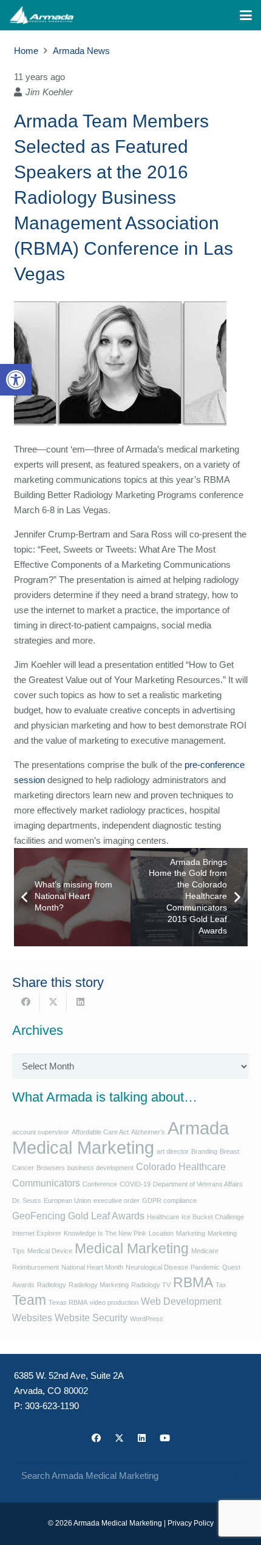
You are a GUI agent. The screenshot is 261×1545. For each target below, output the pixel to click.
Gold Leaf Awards (106, 1215)
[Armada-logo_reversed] (41, 15)
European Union (67, 1200)
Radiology (51, 1284)
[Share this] (25, 1002)
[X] (119, 1438)
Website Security (91, 1317)
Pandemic (205, 1267)
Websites (32, 1317)
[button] (16, 380)
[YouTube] (165, 1438)
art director (173, 1151)
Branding (204, 1151)
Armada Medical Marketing (120, 1137)
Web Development (181, 1301)
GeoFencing (39, 1215)
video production (114, 1302)
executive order (116, 1200)
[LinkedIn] (142, 1438)
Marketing (190, 1233)
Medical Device (49, 1250)
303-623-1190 (52, 1406)
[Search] (235, 1476)
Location (161, 1233)
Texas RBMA (68, 1302)
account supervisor (40, 1132)
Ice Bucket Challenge (212, 1216)
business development (100, 1167)
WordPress (146, 1318)
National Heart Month (92, 1267)
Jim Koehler (49, 92)
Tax (220, 1284)
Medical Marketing (132, 1248)
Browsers (50, 1167)
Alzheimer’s (148, 1132)
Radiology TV (151, 1284)
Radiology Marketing (99, 1284)
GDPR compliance (169, 1200)
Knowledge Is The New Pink (105, 1233)
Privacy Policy (191, 1523)
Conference (100, 1184)
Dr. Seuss (26, 1200)
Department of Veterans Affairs (198, 1184)
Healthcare (163, 1216)
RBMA (193, 1282)
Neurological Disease (157, 1267)
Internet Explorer (36, 1233)
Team (29, 1300)
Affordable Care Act (100, 1132)
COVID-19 (135, 1184)
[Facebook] (96, 1438)
